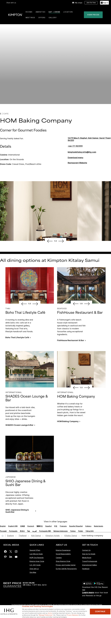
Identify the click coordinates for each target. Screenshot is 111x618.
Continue (100, 611)
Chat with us (34, 569)
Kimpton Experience (63, 550)
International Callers (89, 565)
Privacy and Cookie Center (66, 565)
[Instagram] (16, 551)
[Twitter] (11, 551)
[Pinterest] (5, 557)
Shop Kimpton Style (63, 561)
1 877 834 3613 (39, 585)
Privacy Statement (73, 615)
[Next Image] (61, 241)
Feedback (85, 569)
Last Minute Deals (36, 554)
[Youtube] (16, 557)
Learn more (88, 592)
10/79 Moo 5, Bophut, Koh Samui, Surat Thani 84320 (89, 139)
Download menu (75, 158)
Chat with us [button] (11, 3)
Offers (41, 17)
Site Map (33, 572)
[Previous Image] (49, 241)
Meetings (30, 17)
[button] (104, 3)
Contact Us (86, 550)
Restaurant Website (77, 163)
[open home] (3, 535)
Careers (59, 558)
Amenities (40, 12)
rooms (29, 12)
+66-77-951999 (75, 146)
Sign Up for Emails (88, 554)
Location (68, 12)
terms (50, 613)
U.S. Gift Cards (35, 565)
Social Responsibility (63, 554)
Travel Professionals (89, 561)
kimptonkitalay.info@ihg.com (82, 152)
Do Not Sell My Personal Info (66, 568)
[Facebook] (5, 551)
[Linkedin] (11, 557)
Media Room (86, 558)
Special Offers (35, 550)
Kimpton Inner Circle (37, 561)
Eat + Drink (54, 12)
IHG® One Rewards (37, 558)
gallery (53, 17)
